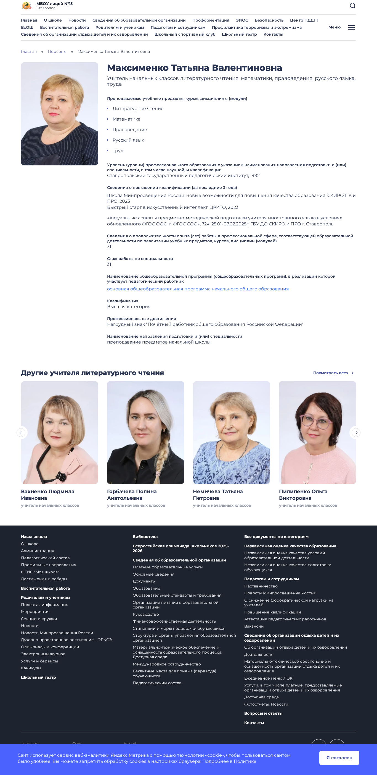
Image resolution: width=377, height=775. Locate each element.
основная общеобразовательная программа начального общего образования (198, 289)
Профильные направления (48, 564)
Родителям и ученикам (119, 27)
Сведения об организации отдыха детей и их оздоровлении (84, 34)
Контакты (273, 34)
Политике (245, 761)
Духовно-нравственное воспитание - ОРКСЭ (66, 639)
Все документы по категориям (276, 536)
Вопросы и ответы (263, 713)
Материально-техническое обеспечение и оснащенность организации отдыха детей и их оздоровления (292, 666)
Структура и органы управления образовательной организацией (184, 638)
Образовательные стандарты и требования (177, 595)
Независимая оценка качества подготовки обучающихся (287, 567)
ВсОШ (27, 27)
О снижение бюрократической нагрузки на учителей (288, 603)
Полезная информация (44, 604)
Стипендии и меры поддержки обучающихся (179, 628)
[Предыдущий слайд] (21, 432)
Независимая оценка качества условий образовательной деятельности (284, 555)
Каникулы (31, 667)
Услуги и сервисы (39, 661)
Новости (77, 20)
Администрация (37, 550)
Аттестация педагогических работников (285, 619)
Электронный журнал (43, 653)
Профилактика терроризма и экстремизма (257, 27)
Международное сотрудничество (167, 664)
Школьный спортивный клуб (185, 34)
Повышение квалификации (272, 612)
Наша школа (34, 536)
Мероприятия (35, 611)
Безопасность (269, 20)
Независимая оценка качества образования (290, 546)
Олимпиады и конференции (50, 646)
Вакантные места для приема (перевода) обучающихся (174, 673)
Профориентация (210, 20)
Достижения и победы (44, 578)
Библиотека (145, 536)
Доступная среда (261, 697)
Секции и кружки (39, 618)
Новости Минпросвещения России (57, 632)
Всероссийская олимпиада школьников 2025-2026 (181, 548)
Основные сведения (153, 574)
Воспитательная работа (64, 27)
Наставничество (261, 586)
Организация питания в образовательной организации (176, 605)
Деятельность (258, 654)
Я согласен (339, 757)
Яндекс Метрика (130, 755)
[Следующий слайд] (356, 432)
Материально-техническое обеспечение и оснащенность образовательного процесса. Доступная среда (177, 652)
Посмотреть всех (330, 372)
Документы (144, 581)
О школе (53, 20)
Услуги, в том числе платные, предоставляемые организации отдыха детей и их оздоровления (293, 688)
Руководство (146, 614)
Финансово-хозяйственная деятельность (174, 621)
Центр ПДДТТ (304, 20)
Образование (146, 588)
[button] (352, 5)
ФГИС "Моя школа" (40, 571)
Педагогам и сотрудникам (178, 27)
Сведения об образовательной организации (139, 20)
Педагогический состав (45, 557)
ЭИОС (242, 20)
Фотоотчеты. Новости (266, 704)
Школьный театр (239, 34)
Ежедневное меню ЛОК (268, 678)
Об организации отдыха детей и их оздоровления (295, 647)
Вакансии (254, 626)
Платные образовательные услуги (168, 567)
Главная (29, 20)
